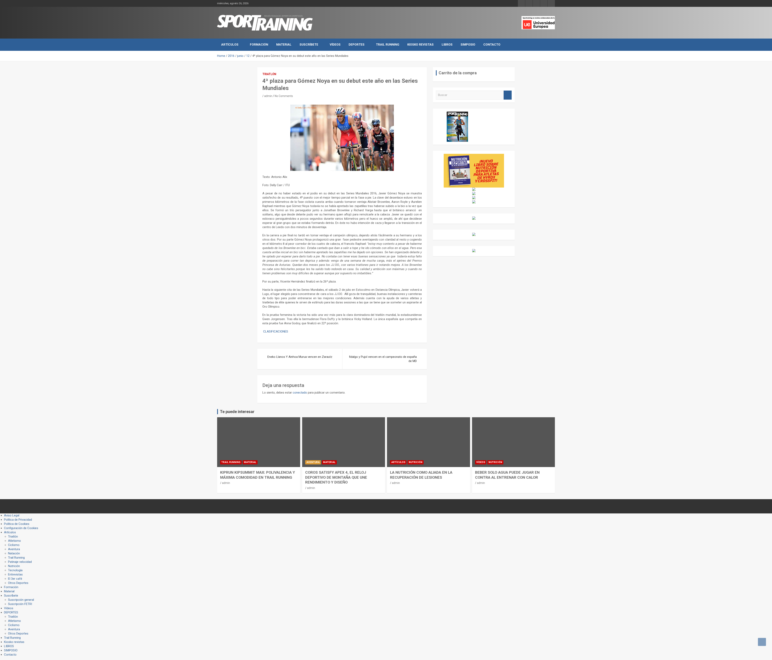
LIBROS (447, 44)
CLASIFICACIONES (275, 331)
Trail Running (387, 44)
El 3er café (15, 578)
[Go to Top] (762, 642)
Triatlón (269, 74)
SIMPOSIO (468, 44)
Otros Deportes (18, 583)
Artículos (229, 44)
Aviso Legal (11, 515)
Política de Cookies (16, 524)
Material (284, 44)
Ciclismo (14, 545)
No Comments (284, 96)
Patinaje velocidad (20, 562)
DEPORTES (356, 44)
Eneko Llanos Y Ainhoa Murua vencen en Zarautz (299, 357)
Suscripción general (21, 600)
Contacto (491, 44)
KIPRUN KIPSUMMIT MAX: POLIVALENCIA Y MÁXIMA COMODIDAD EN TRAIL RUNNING (257, 475)
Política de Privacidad (18, 519)
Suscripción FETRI (20, 604)
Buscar (508, 95)
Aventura (313, 462)
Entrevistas (15, 574)
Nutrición (415, 462)
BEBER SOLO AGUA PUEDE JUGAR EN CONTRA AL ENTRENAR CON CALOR (507, 475)
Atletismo (14, 541)
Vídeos (335, 44)
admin (268, 96)
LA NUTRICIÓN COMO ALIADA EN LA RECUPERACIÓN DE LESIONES (421, 475)
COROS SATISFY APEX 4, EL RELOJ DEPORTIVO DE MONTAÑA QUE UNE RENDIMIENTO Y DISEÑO (336, 477)
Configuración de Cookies (21, 528)
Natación (14, 553)
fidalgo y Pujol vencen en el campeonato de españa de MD (383, 359)
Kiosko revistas (420, 44)
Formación (259, 44)
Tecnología (15, 570)
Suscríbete (309, 44)
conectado (300, 392)
